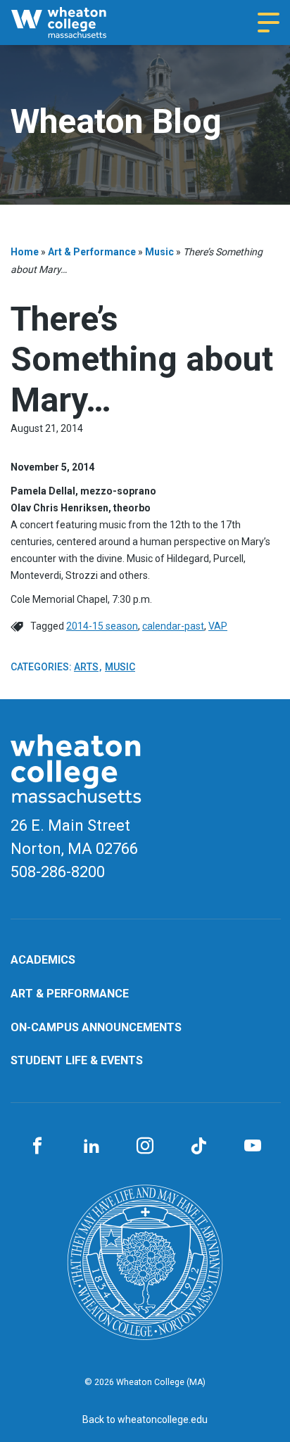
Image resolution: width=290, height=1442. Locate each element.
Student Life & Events (77, 1060)
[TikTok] (198, 1146)
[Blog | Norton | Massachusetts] (72, 22)
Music (159, 251)
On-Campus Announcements (96, 1027)
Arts (86, 666)
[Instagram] (145, 1146)
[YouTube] (252, 1146)
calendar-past (173, 626)
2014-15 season (102, 626)
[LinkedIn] (91, 1146)
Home (25, 251)
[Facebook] (37, 1146)
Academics (43, 959)
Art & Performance (92, 251)
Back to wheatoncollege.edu (145, 1419)
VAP (217, 626)
